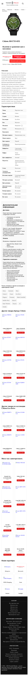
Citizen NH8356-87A (7, 328)
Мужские (9, 9)
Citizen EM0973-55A (7, 426)
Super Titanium (6, 303)
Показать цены (7, 332)
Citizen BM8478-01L (7, 448)
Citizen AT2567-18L (7, 351)
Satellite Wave (6, 300)
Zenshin (4, 306)
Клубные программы (14, 657)
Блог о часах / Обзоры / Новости (14, 637)
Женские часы (14, 607)
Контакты (14, 630)
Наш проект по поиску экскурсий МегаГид (14, 641)
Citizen (22, 9)
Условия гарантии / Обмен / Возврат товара (14, 627)
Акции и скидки (14, 652)
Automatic (10, 291)
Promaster (12, 297)
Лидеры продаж (14, 610)
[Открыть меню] (2, 4)
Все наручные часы (14, 603)
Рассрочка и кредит (14, 659)
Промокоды (14, 650)
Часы (3, 9)
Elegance (5, 297)
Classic (11, 294)
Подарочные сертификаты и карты (14, 656)
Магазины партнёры (14, 629)
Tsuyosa (14, 303)
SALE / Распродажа (14, 648)
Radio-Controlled (21, 297)
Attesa (4, 291)
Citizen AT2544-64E (7, 396)
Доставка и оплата (14, 625)
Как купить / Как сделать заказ (14, 621)
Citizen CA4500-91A (20, 448)
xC (20, 303)
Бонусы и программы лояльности (14, 654)
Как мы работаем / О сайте (14, 623)
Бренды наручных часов (14, 612)
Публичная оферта (14, 636)
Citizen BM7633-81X (20, 351)
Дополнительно (14, 639)
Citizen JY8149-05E (20, 328)
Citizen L (5, 294)
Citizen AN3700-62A (7, 373)
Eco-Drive (4, 11)
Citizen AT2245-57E (20, 373)
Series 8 (14, 300)
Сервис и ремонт (14, 661)
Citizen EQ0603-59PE (21, 396)
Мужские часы (14, 605)
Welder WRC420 (20, 476)
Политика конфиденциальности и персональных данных (14, 633)
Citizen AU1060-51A (20, 426)
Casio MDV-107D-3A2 (21, 500)
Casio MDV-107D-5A (20, 524)
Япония (16, 9)
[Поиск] (22, 3)
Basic (17, 291)
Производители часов (14, 614)
